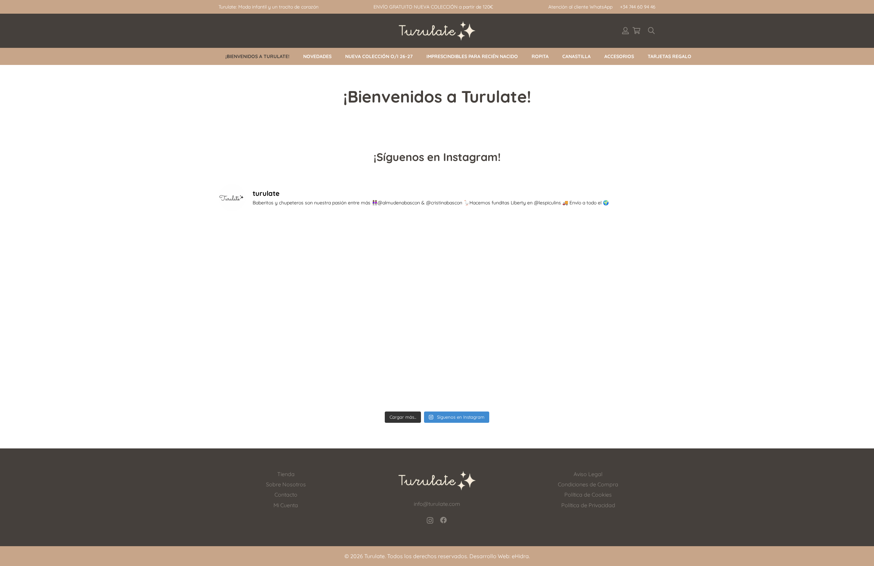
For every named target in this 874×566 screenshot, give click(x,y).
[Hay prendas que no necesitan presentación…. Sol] (382, 376)
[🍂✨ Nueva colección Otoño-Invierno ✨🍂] (271, 312)
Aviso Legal (588, 474)
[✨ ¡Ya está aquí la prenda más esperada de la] (602, 312)
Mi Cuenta (285, 505)
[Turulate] (437, 31)
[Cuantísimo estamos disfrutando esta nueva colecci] (382, 249)
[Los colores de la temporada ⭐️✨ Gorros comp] (271, 249)
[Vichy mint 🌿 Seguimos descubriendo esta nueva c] (382, 312)
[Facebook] (443, 520)
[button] (651, 30)
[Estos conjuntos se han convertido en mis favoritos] (602, 249)
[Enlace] (625, 30)
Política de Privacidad (588, 505)
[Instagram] (430, 520)
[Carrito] (636, 31)
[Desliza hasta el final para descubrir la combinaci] (492, 249)
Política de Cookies (588, 494)
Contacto (285, 494)
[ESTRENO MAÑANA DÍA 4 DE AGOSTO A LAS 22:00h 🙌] (492, 376)
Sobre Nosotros (286, 484)
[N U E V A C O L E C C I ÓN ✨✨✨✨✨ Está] (602, 376)
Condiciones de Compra (588, 484)
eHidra (520, 556)
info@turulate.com (437, 503)
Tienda (286, 474)
